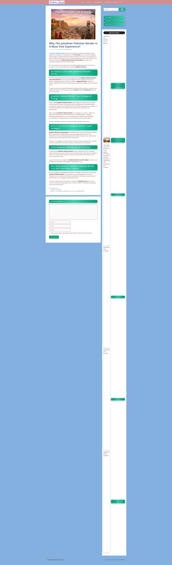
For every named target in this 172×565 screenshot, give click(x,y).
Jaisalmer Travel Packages (116, 501)
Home (82, 2)
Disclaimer (122, 559)
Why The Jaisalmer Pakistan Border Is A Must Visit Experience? (118, 140)
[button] (121, 2)
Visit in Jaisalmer (98, 2)
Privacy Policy (108, 2)
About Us (116, 2)
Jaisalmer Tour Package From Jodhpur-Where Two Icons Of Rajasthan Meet (68, 191)
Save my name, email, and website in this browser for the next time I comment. (71, 233)
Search (122, 9)
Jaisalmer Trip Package (118, 399)
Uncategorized (54, 188)
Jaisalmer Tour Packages (118, 297)
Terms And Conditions (110, 559)
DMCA (117, 559)
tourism (81, 90)
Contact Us (89, 2)
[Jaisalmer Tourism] (57, 2)
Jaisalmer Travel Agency (56, 189)
